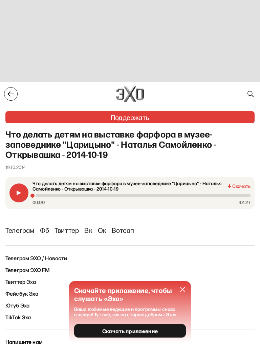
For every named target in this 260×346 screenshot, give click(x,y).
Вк (88, 230)
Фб (44, 230)
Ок (102, 230)
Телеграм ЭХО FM (27, 269)
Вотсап (123, 230)
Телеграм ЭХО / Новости (36, 258)
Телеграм (20, 230)
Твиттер (67, 230)
